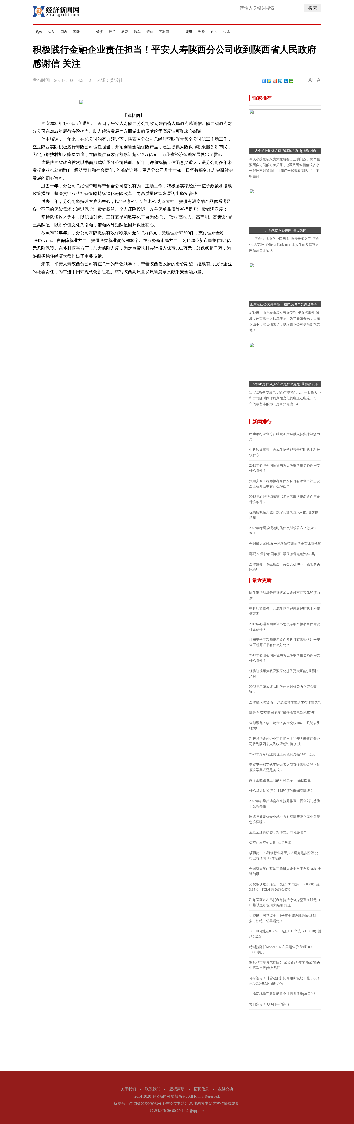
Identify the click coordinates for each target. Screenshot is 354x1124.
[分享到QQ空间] (269, 81)
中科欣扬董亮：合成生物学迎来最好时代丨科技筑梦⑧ (284, 452)
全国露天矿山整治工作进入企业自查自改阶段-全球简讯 (285, 871)
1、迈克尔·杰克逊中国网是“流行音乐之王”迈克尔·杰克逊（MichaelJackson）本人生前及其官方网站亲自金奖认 (284, 244)
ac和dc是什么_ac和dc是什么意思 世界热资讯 (285, 384)
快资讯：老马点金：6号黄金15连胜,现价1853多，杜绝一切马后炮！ (282, 918)
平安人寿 (66, 280)
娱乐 (112, 32)
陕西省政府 (100, 280)
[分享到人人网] (286, 81)
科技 (214, 32)
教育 (124, 32)
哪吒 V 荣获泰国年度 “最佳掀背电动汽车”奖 (282, 554)
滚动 (149, 32)
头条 (51, 32)
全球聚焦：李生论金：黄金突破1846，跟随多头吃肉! (284, 567)
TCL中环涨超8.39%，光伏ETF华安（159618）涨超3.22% (285, 933)
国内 (63, 32)
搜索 (312, 8)
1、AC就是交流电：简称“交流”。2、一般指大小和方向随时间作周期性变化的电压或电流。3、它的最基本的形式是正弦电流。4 (285, 398)
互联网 (164, 32)
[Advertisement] (285, 1040)
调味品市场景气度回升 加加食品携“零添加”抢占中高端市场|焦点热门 (285, 965)
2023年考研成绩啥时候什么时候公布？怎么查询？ (283, 530)
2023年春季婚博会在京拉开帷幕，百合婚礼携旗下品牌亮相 (284, 803)
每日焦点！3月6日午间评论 (269, 1004)
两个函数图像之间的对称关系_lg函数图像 (285, 151)
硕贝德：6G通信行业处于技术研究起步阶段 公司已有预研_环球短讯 (283, 855)
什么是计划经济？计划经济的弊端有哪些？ (281, 791)
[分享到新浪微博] (275, 81)
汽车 (137, 32)
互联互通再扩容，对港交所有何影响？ (278, 832)
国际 (76, 32)
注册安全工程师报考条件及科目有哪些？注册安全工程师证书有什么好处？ (284, 483)
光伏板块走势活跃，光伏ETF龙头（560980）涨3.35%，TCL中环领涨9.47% (284, 887)
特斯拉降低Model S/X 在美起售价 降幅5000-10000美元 (282, 949)
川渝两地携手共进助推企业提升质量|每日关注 (283, 994)
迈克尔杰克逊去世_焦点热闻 (285, 230)
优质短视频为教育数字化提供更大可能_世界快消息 (283, 515)
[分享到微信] (291, 81)
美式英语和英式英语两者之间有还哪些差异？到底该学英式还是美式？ (284, 767)
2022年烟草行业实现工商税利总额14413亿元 (282, 754)
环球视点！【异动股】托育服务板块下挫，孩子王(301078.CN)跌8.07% (284, 980)
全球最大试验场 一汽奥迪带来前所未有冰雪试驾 (285, 544)
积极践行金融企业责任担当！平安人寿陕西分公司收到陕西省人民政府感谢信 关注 (284, 741)
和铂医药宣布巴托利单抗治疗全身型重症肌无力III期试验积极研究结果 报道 (284, 902)
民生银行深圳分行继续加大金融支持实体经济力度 (284, 436)
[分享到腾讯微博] (280, 81)
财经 (201, 32)
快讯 (226, 32)
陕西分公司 (82, 280)
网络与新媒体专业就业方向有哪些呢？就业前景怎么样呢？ (284, 819)
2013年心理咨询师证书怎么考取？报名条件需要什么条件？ (284, 468)
